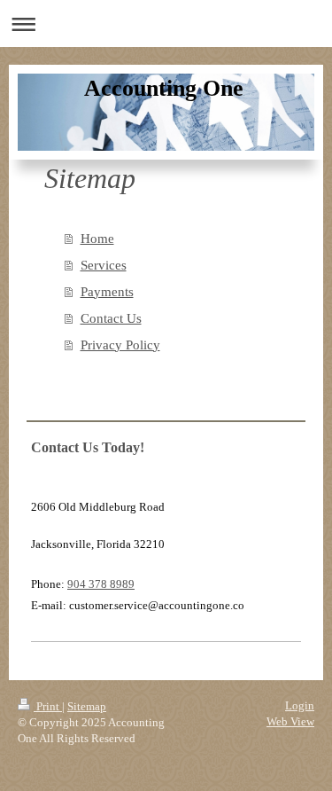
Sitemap (86, 706)
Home (97, 238)
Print (48, 706)
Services (104, 265)
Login (299, 705)
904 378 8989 (101, 584)
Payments (107, 292)
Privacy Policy (120, 345)
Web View (290, 721)
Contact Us (111, 318)
